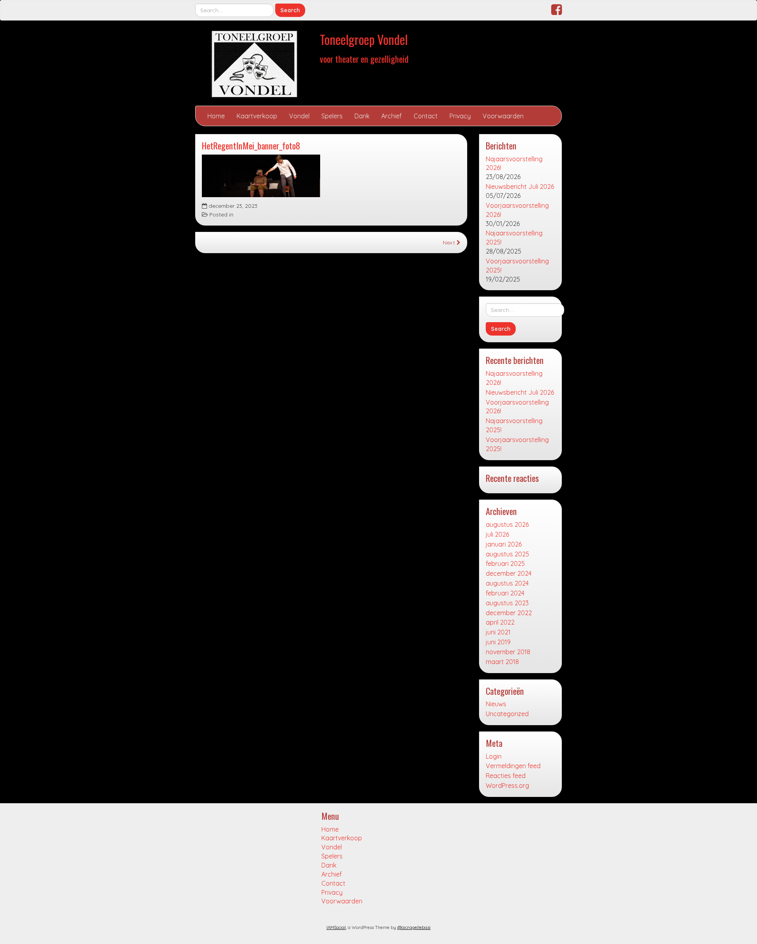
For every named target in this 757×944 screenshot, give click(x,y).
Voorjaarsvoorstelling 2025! (517, 265)
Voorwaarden (503, 116)
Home (216, 116)
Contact (426, 116)
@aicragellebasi (414, 927)
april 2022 (500, 622)
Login (494, 756)
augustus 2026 (507, 524)
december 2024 (508, 573)
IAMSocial (336, 927)
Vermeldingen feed (513, 766)
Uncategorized (507, 714)
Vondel (299, 116)
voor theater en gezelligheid (364, 58)
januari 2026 (504, 544)
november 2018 (508, 652)
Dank (361, 116)
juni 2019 (498, 642)
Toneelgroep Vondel (364, 39)
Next (450, 242)
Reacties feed (506, 776)
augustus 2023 (507, 603)
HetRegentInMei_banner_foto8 (251, 145)
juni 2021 (498, 632)
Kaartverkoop (257, 116)
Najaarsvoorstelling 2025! (514, 237)
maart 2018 (502, 662)
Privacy (460, 116)
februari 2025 (505, 563)
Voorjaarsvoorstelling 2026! (517, 209)
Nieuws (496, 704)
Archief (391, 116)
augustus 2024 (507, 583)
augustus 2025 (507, 554)
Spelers (332, 116)
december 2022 (509, 613)
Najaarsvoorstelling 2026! (514, 163)
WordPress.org (507, 785)
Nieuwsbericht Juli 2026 (520, 186)
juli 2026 (497, 534)
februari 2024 (505, 593)
